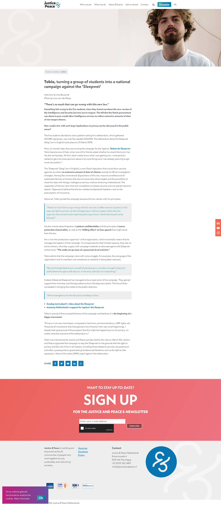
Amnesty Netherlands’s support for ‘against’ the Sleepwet (75, 307)
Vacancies (82, 448)
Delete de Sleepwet (120, 148)
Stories (56, 71)
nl (175, 4)
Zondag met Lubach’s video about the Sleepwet (70, 303)
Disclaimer (83, 451)
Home (48, 71)
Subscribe (134, 426)
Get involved (132, 4)
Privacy (81, 454)
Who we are (85, 4)
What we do (100, 4)
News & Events (116, 4)
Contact (144, 4)
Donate (164, 4)
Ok (41, 498)
